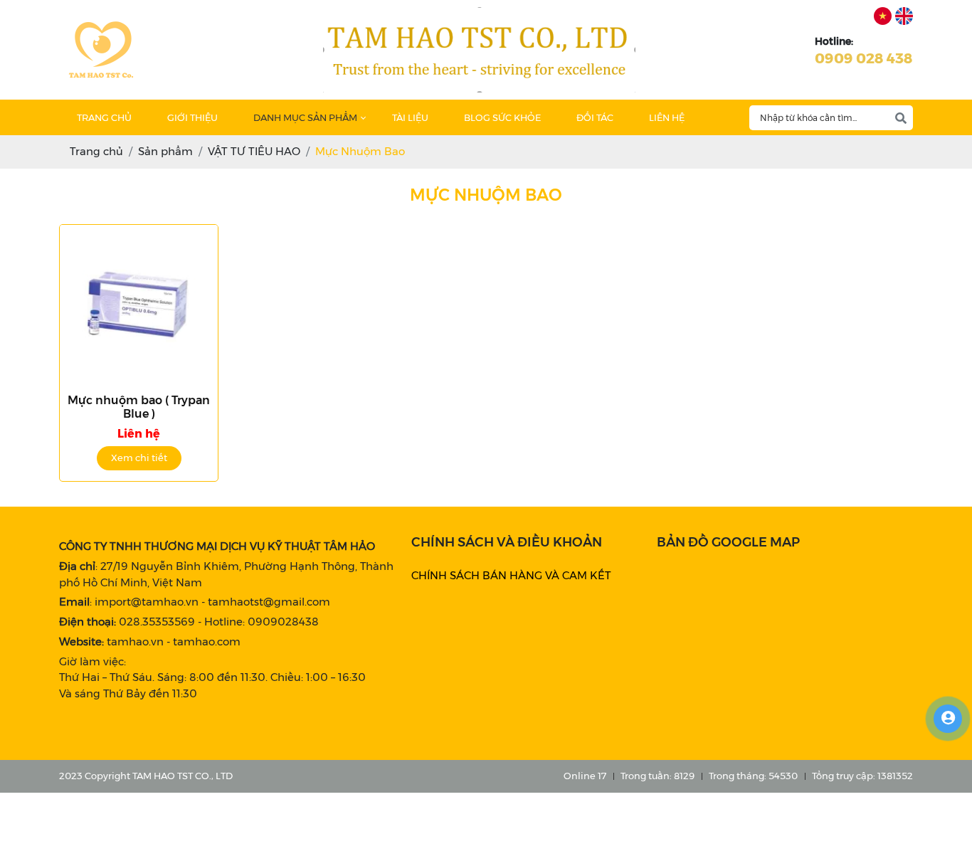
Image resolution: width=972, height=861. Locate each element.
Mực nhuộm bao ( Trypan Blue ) (139, 407)
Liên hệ (667, 117)
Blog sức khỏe (502, 117)
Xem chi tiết (139, 457)
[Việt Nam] (883, 16)
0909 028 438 (864, 58)
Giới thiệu (192, 117)
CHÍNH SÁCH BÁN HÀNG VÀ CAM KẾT (511, 575)
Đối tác (594, 117)
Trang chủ (104, 117)
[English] (904, 16)
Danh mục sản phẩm (305, 117)
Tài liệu (410, 117)
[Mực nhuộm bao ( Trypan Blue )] (139, 304)
